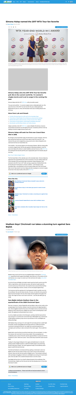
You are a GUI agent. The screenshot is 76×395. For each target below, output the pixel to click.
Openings (26, 384)
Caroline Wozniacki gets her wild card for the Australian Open (24, 116)
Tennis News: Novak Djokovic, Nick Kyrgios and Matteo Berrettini (25, 121)
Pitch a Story (11, 386)
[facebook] (68, 1)
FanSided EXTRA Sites (45, 1)
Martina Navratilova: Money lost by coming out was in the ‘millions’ (25, 119)
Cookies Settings (39, 388)
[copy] (15, 27)
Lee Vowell (10, 231)
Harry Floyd (10, 24)
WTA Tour (24, 102)
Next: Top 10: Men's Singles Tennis (16, 155)
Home (9, 214)
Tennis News (15, 214)
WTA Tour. (45, 149)
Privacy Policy (27, 386)
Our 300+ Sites (51, 384)
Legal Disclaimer (64, 386)
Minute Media (8, 391)
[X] (66, 1)
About (37, 1)
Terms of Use (38, 386)
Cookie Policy (51, 386)
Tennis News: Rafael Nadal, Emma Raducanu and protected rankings (26, 118)
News (14, 1)
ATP (21, 1)
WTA (17, 1)
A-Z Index (26, 388)
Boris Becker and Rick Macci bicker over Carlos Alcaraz (23, 123)
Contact (37, 384)
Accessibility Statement (13, 388)
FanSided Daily (63, 384)
